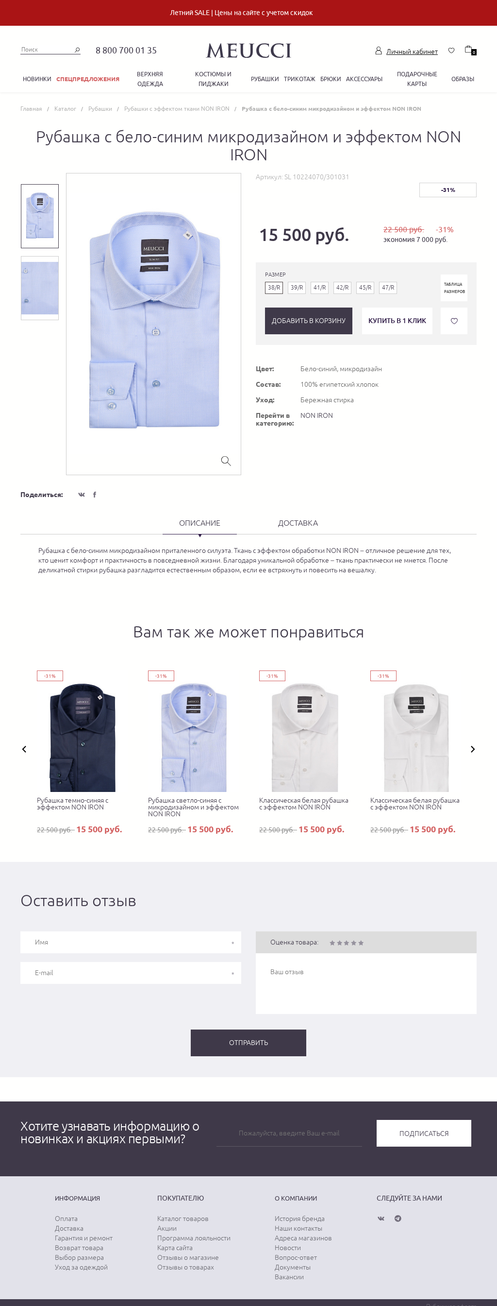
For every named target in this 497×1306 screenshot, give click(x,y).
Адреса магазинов (303, 1238)
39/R (297, 287)
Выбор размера (79, 1257)
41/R (320, 287)
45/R (365, 287)
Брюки (330, 79)
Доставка (69, 1228)
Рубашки (265, 79)
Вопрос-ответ (296, 1257)
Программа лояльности (194, 1238)
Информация (77, 1198)
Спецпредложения (87, 79)
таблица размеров (454, 288)
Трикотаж (299, 79)
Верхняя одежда (150, 78)
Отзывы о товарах (185, 1267)
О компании (296, 1198)
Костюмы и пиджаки (213, 78)
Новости (288, 1248)
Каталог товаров (183, 1218)
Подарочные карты (417, 78)
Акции (167, 1228)
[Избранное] (451, 50)
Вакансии (289, 1277)
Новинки (37, 79)
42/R (342, 287)
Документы (293, 1267)
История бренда (300, 1218)
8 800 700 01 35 (126, 50)
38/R (274, 287)
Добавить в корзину (309, 321)
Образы (462, 79)
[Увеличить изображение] (226, 460)
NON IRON (316, 415)
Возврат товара (79, 1248)
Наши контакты (298, 1228)
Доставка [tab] (298, 522)
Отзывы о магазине (188, 1257)
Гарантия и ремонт (84, 1238)
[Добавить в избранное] (454, 321)
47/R (388, 287)
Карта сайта (175, 1248)
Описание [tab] (199, 522)
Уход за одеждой (81, 1267)
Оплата (66, 1218)
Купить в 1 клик (397, 320)
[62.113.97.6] (248, 49)
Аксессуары (364, 79)
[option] (153, 324)
